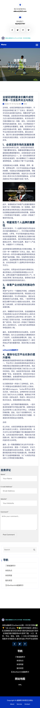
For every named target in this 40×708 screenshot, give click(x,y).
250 (25, 104)
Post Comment (9, 535)
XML (20, 685)
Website (4, 499)
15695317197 (20, 24)
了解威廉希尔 (10, 566)
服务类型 (8, 580)
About (12, 704)
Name (3, 474)
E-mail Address (6, 487)
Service (19, 704)
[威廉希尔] (20, 38)
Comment (4, 512)
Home (19, 64)
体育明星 (8, 576)
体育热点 (8, 571)
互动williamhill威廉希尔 (14, 585)
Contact (27, 704)
